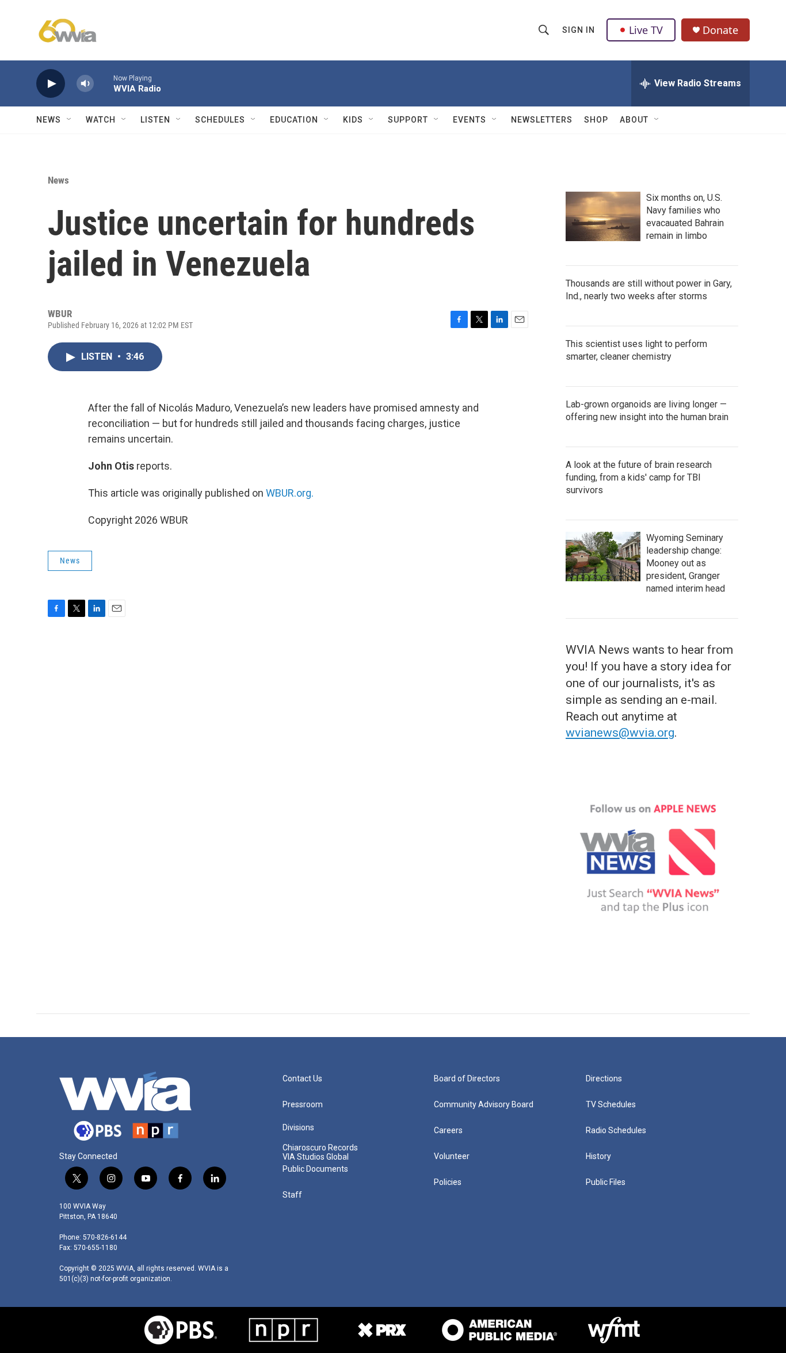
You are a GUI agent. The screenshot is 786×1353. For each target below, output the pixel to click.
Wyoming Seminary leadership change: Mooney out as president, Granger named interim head (685, 563)
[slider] (103, 83)
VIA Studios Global (316, 1157)
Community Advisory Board (483, 1104)
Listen (155, 119)
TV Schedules (611, 1104)
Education (294, 119)
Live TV (646, 30)
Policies (447, 1182)
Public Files (605, 1182)
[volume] (85, 84)
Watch (101, 119)
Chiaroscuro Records (320, 1148)
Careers (448, 1130)
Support (408, 119)
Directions (604, 1078)
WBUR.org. (290, 493)
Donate (720, 30)
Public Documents (315, 1169)
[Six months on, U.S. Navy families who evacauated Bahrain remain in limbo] (603, 216)
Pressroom (303, 1104)
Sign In (578, 30)
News (48, 119)
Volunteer (452, 1156)
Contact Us (302, 1078)
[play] (50, 83)
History (598, 1156)
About (634, 119)
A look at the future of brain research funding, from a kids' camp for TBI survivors (639, 477)
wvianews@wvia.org (620, 733)
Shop (596, 119)
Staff (292, 1195)
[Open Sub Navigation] (69, 119)
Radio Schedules (616, 1130)
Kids (353, 119)
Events (469, 119)
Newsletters (542, 119)
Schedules (220, 119)
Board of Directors (467, 1078)
